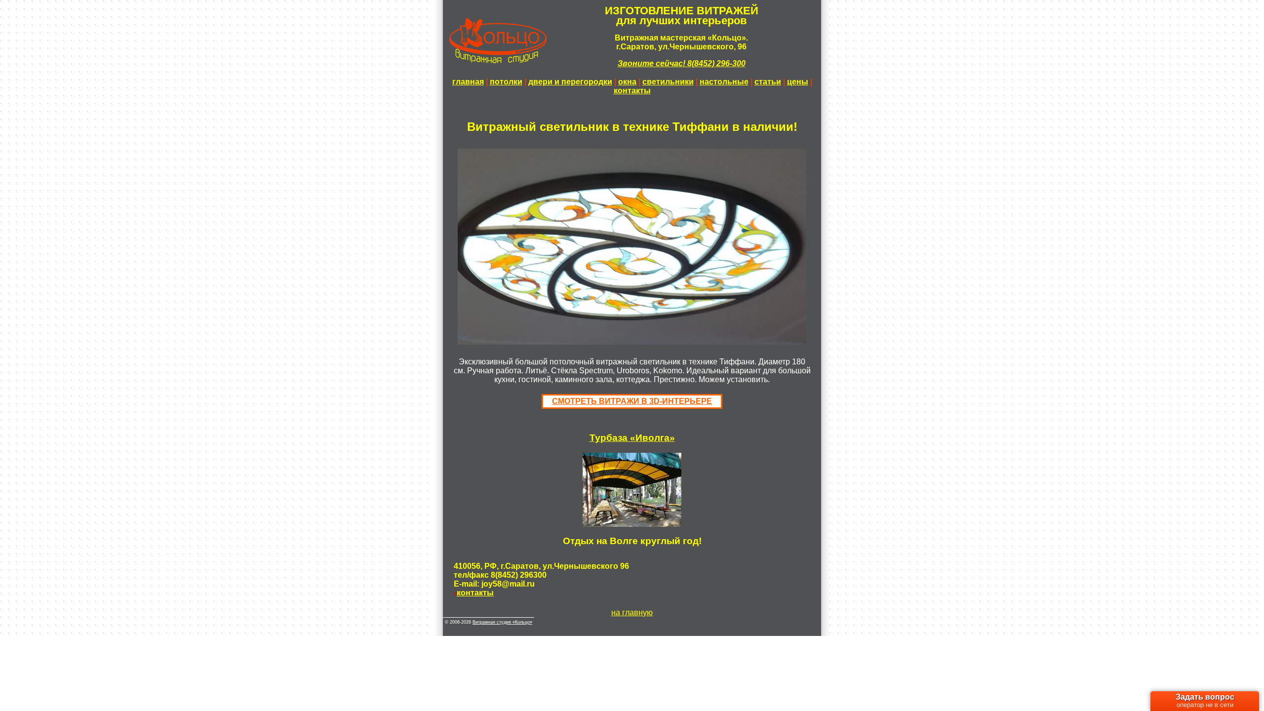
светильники (668, 82)
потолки (506, 82)
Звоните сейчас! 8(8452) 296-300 (682, 63)
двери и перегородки (570, 82)
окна (627, 82)
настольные (724, 82)
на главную (632, 612)
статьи (767, 82)
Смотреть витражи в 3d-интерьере (632, 401)
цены (797, 82)
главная (468, 82)
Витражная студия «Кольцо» (502, 622)
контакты (632, 90)
